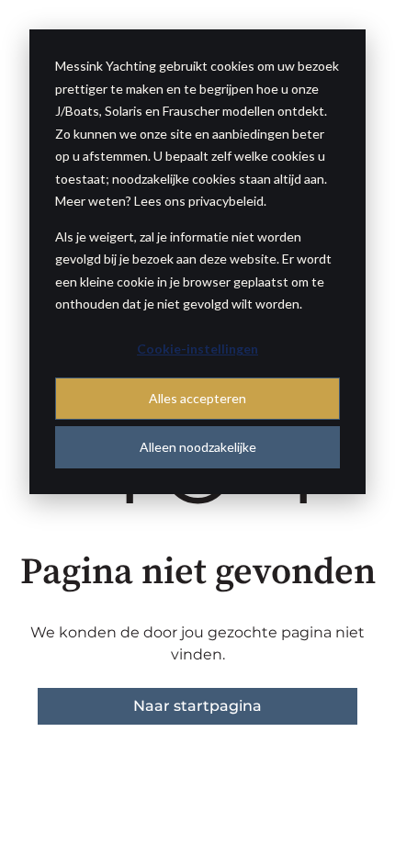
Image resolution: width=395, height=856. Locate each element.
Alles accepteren (197, 398)
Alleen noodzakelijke (198, 447)
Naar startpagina (197, 706)
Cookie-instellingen (197, 348)
